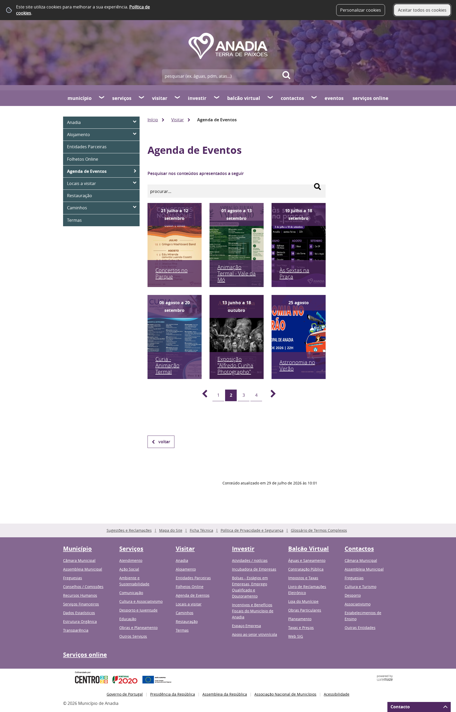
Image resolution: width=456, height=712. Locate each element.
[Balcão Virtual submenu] (270, 98)
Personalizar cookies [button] (360, 10)
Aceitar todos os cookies (422, 10)
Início (153, 120)
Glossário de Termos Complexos (319, 530)
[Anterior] (201, 395)
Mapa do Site (170, 530)
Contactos (292, 98)
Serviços (121, 98)
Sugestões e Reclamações (129, 530)
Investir (197, 98)
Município (80, 98)
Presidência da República (172, 694)
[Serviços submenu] (142, 98)
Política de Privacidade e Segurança (252, 530)
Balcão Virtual (243, 98)
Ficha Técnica (201, 530)
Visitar (159, 98)
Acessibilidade (336, 694)
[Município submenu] (102, 98)
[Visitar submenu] (177, 98)
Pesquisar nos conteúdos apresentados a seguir (196, 173)
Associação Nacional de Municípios (285, 694)
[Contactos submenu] (314, 98)
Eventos (334, 98)
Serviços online (370, 98)
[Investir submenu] (217, 98)
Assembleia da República (224, 694)
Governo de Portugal (125, 694)
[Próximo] (270, 395)
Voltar (164, 442)
